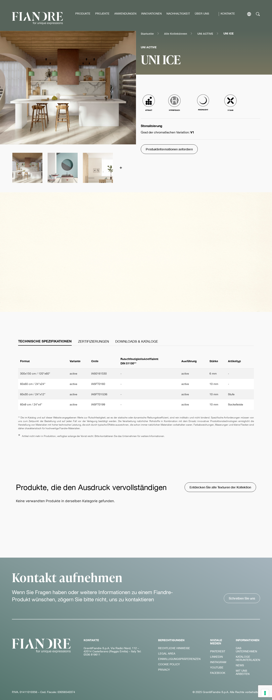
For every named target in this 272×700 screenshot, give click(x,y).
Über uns (202, 13)
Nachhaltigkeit (178, 13)
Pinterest (217, 651)
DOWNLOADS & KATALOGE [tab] (136, 341)
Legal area (166, 653)
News (240, 665)
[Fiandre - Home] (41, 646)
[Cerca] (258, 14)
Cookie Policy (169, 664)
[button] (27, 167)
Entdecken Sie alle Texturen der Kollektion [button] (220, 487)
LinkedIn (216, 656)
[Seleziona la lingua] (249, 14)
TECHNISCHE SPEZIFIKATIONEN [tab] (45, 341)
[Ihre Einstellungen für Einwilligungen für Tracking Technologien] (265, 693)
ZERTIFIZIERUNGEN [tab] (93, 341)
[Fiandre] (37, 18)
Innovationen (151, 13)
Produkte (82, 13)
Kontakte (228, 13)
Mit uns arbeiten (242, 672)
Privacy (164, 669)
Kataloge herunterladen (248, 658)
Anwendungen (125, 13)
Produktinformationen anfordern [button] (169, 149)
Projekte (102, 13)
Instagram (218, 662)
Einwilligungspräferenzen (179, 659)
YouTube (216, 667)
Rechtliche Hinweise (174, 648)
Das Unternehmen (246, 650)
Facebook (217, 672)
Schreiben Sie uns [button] (242, 598)
